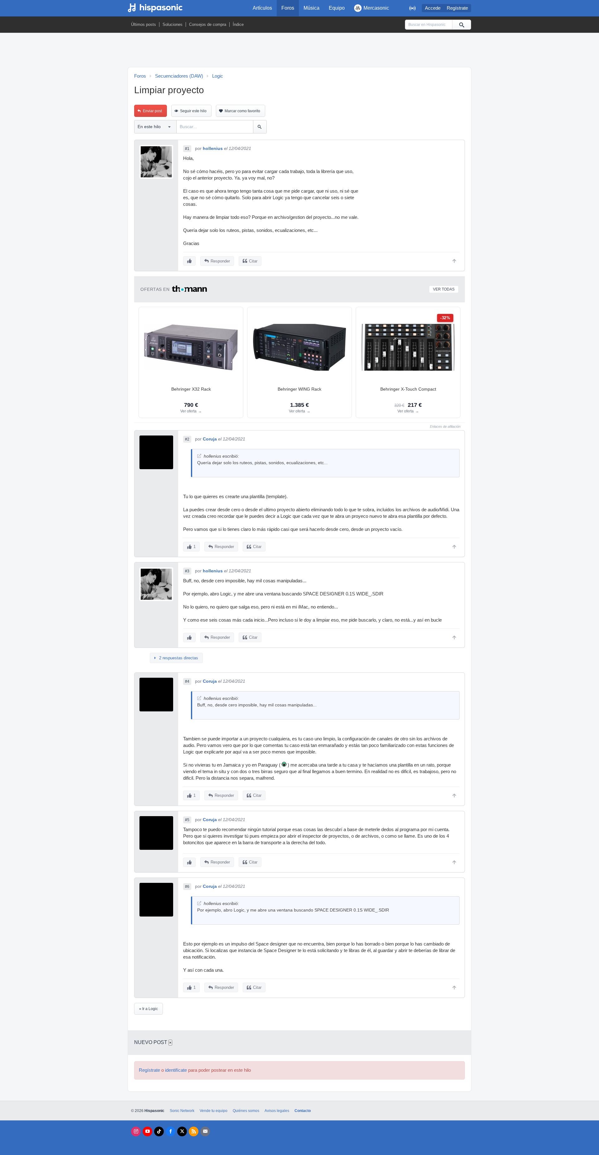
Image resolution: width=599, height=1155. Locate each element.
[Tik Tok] (159, 1131)
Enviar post (152, 111)
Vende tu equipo (213, 1111)
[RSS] (193, 1131)
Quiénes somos (246, 1111)
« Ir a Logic (148, 1009)
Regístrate (457, 8)
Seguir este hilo (193, 111)
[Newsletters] (205, 1131)
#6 (187, 886)
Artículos (262, 8)
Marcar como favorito (242, 111)
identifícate (176, 1070)
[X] (182, 1131)
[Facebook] (170, 1131)
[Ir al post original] (199, 456)
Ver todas (444, 289)
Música (311, 8)
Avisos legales (277, 1111)
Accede (433, 8)
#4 (187, 681)
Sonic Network (182, 1111)
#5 (187, 820)
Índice (238, 24)
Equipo (337, 8)
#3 (187, 571)
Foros (287, 8)
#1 (187, 149)
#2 (187, 439)
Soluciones (173, 24)
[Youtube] (147, 1131)
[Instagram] (136, 1131)
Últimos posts (143, 24)
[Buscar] (461, 24)
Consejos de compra (207, 24)
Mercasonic (376, 8)
